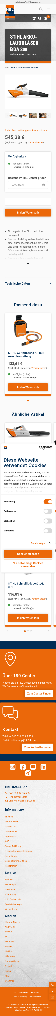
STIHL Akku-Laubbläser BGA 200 (24, 67)
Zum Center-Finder (39, 693)
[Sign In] (39, 18)
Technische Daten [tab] (17, 283)
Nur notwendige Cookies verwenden (28, 564)
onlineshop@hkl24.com (21, 800)
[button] (34, 18)
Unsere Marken (13, 922)
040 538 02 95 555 (19, 793)
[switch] (48, 511)
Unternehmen (35, 997)
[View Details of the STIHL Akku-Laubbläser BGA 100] (28, 440)
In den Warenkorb (28, 212)
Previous (7, 115)
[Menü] (48, 9)
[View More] (28, 263)
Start (7, 67)
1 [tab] (28, 400)
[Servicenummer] (52, 985)
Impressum (23, 993)
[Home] (10, 12)
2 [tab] (28, 631)
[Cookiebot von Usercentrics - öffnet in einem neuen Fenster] (39, 448)
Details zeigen (38, 543)
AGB (14, 993)
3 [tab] (31, 631)
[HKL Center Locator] (52, 991)
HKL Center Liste (17, 796)
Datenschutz (35, 993)
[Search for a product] (41, 9)
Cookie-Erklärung (20, 997)
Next (48, 115)
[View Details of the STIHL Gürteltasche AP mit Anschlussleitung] (28, 330)
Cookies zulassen (28, 553)
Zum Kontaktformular (37, 747)
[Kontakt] (52, 997)
